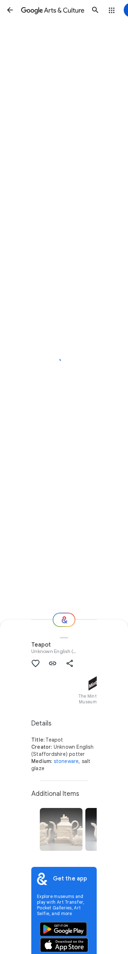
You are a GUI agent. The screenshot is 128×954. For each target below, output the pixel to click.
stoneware (66, 761)
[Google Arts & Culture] (52, 10)
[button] (9, 10)
